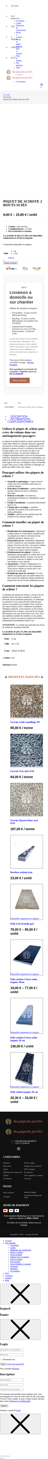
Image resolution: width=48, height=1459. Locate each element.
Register (15, 1369)
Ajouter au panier (10, 263)
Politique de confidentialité (19, 1401)
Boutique (7, 97)
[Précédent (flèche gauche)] (1, 1458)
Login (18, 1410)
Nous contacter (19, 380)
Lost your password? (15, 1364)
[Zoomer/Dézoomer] (1, 1456)
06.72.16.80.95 (16, 374)
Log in (3, 1364)
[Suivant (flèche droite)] (4, 1458)
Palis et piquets (37, 407)
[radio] (15, 251)
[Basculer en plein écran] (4, 1456)
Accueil (6, 95)
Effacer (11, 258)
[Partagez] (6, 1456)
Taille (5, 253)
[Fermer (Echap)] (9, 1456)
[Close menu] (20, 1294)
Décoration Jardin (24, 407)
